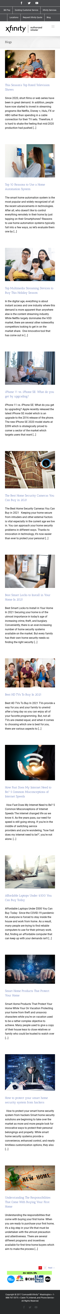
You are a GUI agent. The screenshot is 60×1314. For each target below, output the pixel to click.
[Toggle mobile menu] (53, 26)
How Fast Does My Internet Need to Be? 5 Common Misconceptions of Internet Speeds (28, 792)
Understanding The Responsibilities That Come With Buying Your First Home (27, 1202)
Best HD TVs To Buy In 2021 (23, 694)
